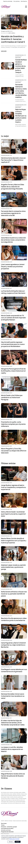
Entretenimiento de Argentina (11, 168)
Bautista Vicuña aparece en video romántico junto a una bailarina (14, 619)
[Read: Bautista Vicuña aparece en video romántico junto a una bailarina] (14, 606)
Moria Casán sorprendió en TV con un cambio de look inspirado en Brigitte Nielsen (13, 317)
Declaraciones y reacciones (7, 65)
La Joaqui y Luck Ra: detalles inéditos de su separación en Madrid (12, 749)
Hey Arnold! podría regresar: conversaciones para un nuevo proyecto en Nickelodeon (13, 344)
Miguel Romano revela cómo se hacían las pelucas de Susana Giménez (13, 776)
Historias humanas (8, 194)
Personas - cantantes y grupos (9, 826)
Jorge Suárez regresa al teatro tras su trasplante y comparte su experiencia (13, 487)
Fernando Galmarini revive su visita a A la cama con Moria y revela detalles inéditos (21, 91)
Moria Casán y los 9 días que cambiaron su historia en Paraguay (11, 397)
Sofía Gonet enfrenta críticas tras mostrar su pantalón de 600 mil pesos (14, 594)
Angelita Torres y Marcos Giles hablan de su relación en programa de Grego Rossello (12, 187)
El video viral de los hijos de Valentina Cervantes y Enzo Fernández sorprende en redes (12, 723)
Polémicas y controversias (10, 653)
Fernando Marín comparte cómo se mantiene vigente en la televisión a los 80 (13, 213)
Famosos (6, 248)
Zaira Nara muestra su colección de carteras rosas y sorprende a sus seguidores (13, 240)
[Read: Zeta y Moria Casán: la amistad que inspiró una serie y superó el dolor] (14, 500)
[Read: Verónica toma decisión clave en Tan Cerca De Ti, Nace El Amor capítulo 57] (14, 146)
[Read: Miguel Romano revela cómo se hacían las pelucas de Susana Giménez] (14, 762)
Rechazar (11, 841)
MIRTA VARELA (11, 33)
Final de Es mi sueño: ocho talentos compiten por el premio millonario (13, 424)
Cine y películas (16, 1)
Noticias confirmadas (9, 757)
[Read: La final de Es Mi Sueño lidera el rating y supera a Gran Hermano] (14, 279)
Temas (2, 825)
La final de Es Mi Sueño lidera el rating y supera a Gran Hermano (13, 292)
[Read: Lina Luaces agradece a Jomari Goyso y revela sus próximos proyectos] (14, 253)
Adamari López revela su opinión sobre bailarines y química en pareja (13, 567)
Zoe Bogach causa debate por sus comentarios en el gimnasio (14, 670)
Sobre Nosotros (24, 1)
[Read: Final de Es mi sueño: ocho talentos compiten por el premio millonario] (14, 410)
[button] (26, 6)
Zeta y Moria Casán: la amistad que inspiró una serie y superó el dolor (13, 514)
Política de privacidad (14, 839)
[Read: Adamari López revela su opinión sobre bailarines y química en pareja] (14, 553)
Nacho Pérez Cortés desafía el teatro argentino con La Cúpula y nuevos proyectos (13, 540)
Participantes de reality (7, 828)
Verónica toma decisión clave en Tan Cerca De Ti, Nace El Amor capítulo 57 (13, 160)
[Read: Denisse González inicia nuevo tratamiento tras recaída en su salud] (14, 682)
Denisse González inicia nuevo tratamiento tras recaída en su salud (12, 696)
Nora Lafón (18, 57)
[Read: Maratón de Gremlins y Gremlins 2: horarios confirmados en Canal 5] (14, 22)
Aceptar (17, 841)
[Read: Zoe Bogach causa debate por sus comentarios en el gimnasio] (14, 657)
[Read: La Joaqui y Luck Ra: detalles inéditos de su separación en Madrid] (14, 735)
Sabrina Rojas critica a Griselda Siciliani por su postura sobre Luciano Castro (20, 115)
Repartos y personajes (7, 1)
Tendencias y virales (8, 602)
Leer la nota (3, 51)
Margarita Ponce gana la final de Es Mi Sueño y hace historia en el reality (13, 371)
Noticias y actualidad (6, 89)
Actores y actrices (6, 830)
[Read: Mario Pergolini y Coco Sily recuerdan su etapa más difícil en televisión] (14, 437)
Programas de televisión (7, 831)
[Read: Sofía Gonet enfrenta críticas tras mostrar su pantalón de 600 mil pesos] (14, 580)
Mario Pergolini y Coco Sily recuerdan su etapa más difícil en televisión (13, 451)
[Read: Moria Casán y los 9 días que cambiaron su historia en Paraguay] (14, 383)
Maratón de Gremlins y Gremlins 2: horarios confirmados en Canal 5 (13, 39)
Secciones (4, 823)
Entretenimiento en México (10, 17)
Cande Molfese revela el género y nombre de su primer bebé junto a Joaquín (21, 66)
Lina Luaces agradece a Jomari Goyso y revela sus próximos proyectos (12, 266)
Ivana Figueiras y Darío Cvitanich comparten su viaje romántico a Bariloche (13, 645)
